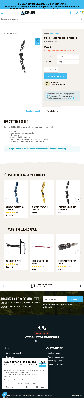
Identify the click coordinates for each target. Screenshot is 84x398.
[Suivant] (78, 199)
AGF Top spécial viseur (13, 261)
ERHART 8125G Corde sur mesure (40, 262)
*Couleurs (47, 62)
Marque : (47, 34)
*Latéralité (47, 56)
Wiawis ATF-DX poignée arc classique (15, 208)
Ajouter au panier (57, 76)
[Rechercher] (81, 19)
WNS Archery (54, 34)
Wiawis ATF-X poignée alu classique (40, 208)
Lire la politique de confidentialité (14, 380)
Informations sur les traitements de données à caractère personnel (18, 307)
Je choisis (25, 387)
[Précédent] (6, 199)
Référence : (48, 42)
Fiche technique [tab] (52, 111)
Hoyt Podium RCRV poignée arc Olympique (67, 208)
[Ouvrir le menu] (2, 13)
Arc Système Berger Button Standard (67, 262)
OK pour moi (40, 387)
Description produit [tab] (33, 111)
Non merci (9, 387)
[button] (42, 333)
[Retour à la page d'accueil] (28, 13)
